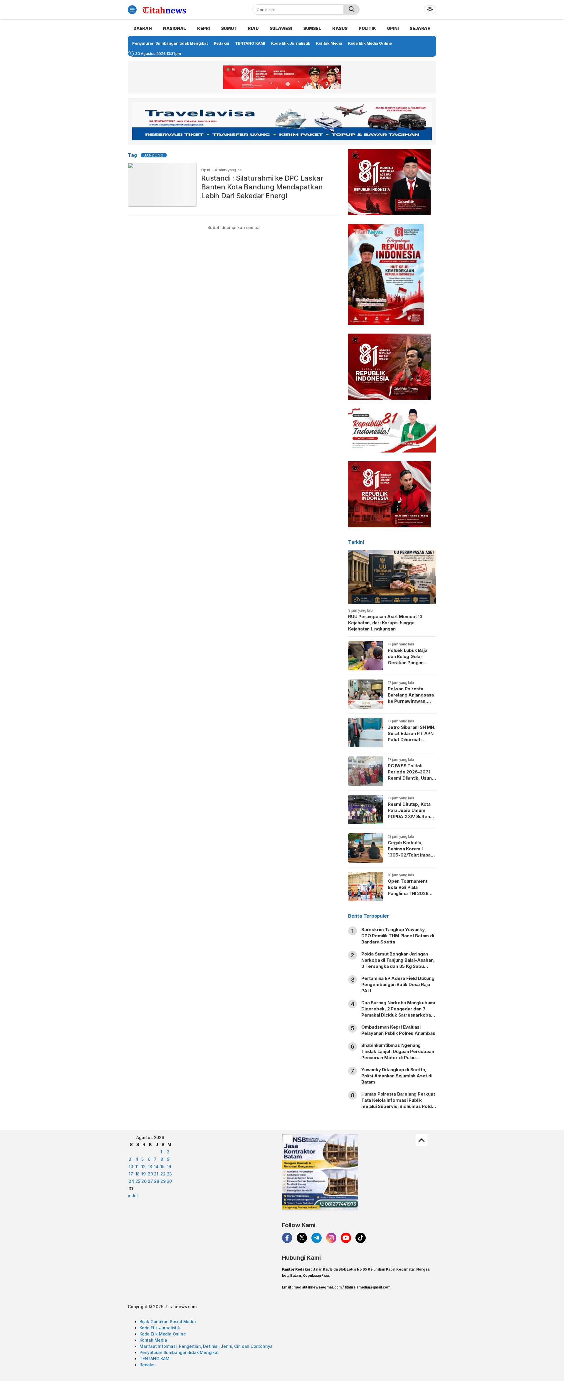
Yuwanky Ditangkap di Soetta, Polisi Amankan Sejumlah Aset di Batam (396, 1076)
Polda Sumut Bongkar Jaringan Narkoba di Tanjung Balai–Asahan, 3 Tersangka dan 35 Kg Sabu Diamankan (398, 963)
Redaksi (148, 1364)
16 (169, 1166)
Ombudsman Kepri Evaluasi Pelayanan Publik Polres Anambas (398, 1030)
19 (143, 1173)
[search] (351, 9)
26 (144, 1181)
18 (137, 1173)
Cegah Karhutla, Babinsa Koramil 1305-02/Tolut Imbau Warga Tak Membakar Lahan (412, 855)
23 (169, 1173)
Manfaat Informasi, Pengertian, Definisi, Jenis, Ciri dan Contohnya (206, 1346)
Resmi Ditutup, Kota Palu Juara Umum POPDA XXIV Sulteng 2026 (410, 813)
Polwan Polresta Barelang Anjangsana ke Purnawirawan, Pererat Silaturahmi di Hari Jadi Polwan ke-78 (411, 704)
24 (131, 1181)
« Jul (133, 1195)
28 (156, 1181)
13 (150, 1166)
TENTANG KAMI (155, 1358)
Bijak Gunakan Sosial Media (168, 1321)
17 (131, 1173)
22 (163, 1173)
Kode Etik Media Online (163, 1333)
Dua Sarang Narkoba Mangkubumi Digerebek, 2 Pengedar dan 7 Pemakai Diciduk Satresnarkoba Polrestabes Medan (398, 1012)
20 (150, 1173)
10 (131, 1166)
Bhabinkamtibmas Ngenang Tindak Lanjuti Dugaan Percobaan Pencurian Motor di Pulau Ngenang (397, 1054)
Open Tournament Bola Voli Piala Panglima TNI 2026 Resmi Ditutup (408, 890)
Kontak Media (153, 1340)
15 (162, 1166)
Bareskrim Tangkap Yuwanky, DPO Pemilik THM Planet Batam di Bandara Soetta (397, 936)
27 (150, 1181)
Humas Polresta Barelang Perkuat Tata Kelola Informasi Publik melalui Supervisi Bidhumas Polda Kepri (398, 1103)
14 (156, 1166)
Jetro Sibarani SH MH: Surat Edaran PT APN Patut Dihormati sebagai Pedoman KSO (411, 739)
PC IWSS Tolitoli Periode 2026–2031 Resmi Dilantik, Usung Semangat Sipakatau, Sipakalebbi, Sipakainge (411, 781)
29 (163, 1181)
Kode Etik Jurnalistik (160, 1327)
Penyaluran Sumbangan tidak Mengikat (179, 1352)
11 (137, 1166)
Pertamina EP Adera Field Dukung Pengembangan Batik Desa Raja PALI (397, 984)
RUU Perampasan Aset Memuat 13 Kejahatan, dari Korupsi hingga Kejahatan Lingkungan (385, 623)
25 (137, 1181)
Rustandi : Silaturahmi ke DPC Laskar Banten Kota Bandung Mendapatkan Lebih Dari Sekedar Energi (262, 187)
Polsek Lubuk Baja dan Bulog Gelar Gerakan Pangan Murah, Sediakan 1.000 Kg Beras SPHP (411, 662)
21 (156, 1173)
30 (169, 1181)
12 (143, 1166)
